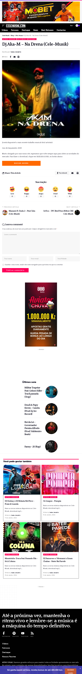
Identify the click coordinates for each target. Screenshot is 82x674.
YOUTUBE (25, 636)
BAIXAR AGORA (21, 163)
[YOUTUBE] (22, 633)
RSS (32, 636)
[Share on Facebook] (10, 57)
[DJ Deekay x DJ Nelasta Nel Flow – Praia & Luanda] (21, 480)
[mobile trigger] (4, 25)
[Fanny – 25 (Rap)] (51, 446)
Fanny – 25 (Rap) (32, 446)
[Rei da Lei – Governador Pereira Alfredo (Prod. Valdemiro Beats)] (51, 428)
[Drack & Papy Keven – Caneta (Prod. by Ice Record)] (51, 409)
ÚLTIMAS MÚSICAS (26, 39)
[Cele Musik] (16, 25)
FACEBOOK (6, 636)
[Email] (14, 57)
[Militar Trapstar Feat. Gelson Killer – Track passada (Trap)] (51, 392)
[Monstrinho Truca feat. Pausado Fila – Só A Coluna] (21, 537)
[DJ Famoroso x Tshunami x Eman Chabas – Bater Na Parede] (60, 537)
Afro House (9, 39)
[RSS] (32, 633)
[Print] (18, 57)
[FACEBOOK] (3, 633)
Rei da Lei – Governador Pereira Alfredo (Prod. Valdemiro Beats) (32, 428)
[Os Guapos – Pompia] (60, 480)
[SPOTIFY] (14, 633)
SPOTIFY (15, 636)
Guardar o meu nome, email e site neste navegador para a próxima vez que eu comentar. (34, 265)
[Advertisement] (41, 365)
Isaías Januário (16, 52)
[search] (67, 25)
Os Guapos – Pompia (52, 501)
